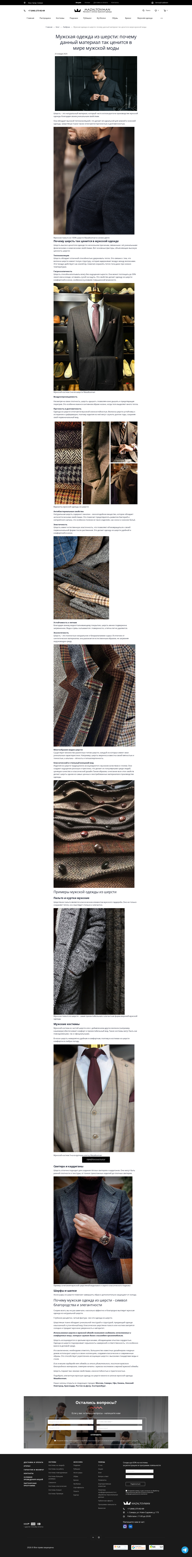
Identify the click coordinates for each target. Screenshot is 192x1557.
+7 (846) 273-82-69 (36, 10)
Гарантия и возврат (34, 1470)
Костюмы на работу (56, 1469)
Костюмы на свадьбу (56, 1465)
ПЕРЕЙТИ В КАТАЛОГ (96, 1159)
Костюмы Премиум (56, 1494)
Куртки (76, 1495)
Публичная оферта (105, 1501)
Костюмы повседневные (58, 1473)
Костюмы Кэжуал (55, 1490)
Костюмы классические (58, 1486)
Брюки (76, 1480)
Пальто (76, 1491)
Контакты (29, 1473)
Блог (100, 1473)
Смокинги (52, 1482)
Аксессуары (77, 1473)
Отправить (96, 1435)
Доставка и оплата (33, 1462)
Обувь (75, 1476)
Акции (100, 1469)
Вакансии (102, 1508)
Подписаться (135, 1484)
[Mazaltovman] (96, 10)
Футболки (77, 1484)
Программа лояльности (107, 1504)
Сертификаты (78, 1487)
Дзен (98, 1537)
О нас (100, 1465)
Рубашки (76, 1469)
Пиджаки (76, 1465)
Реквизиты (102, 1480)
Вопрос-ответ (103, 1476)
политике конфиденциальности (120, 1441)
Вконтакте (93, 1537)
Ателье (27, 1466)
